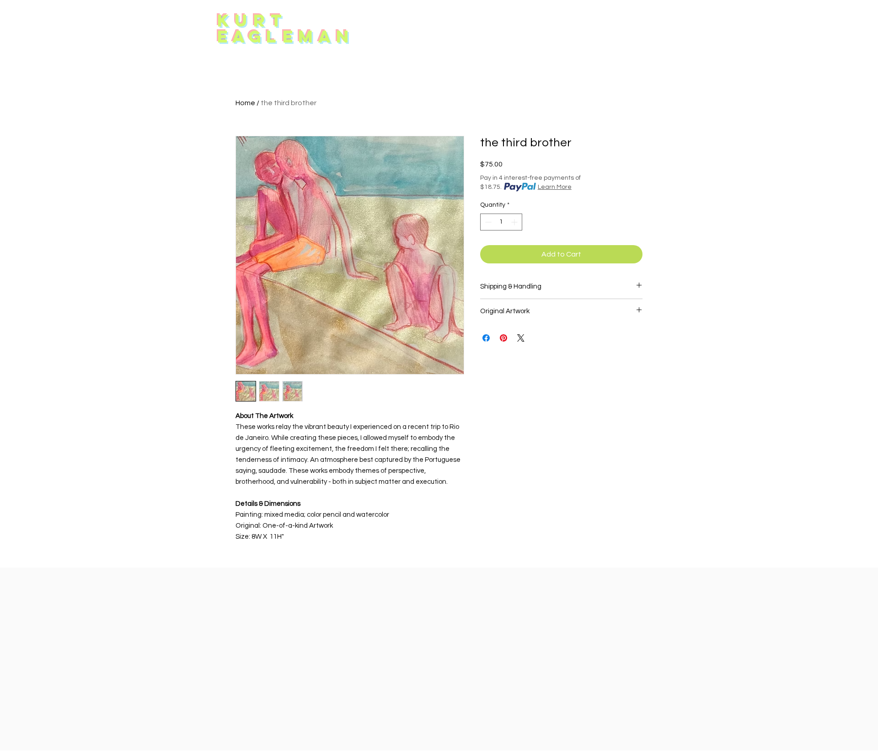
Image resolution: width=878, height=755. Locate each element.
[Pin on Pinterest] (503, 337)
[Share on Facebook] (486, 337)
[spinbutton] (501, 222)
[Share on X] (520, 337)
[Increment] (515, 222)
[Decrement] (487, 222)
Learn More (555, 187)
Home (245, 103)
